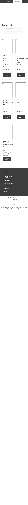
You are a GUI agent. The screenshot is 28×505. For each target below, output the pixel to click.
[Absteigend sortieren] (21, 28)
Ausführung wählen (7, 74)
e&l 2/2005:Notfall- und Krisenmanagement (8, 100)
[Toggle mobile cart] (20, 5)
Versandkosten (7, 67)
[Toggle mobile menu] (25, 5)
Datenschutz (14, 199)
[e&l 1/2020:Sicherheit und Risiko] (7, 46)
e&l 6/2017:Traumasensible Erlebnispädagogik (8, 143)
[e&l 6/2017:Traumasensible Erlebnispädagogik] (7, 132)
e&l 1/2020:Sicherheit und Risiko (7, 57)
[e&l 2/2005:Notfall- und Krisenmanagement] (7, 89)
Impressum (21, 197)
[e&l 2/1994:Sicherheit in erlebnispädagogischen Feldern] (21, 46)
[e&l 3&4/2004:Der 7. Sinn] (21, 89)
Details (10, 77)
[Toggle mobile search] (22, 5)
